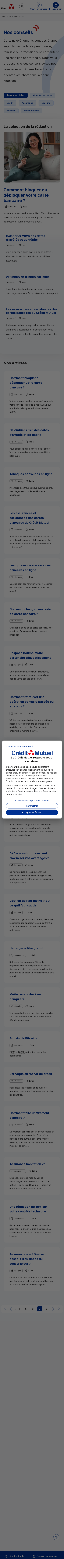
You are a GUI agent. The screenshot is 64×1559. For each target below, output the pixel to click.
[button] (32, 812)
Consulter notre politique (32, 800)
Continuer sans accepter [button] (19, 746)
